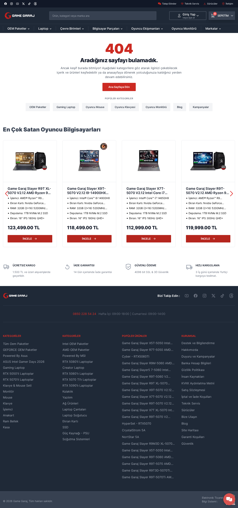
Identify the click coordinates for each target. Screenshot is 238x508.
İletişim (229, 3)
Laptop (43, 28)
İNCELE (27, 238)
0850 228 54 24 (84, 314)
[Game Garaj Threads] (231, 295)
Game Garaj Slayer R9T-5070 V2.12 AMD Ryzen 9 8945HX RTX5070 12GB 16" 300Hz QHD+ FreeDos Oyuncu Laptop (207, 191)
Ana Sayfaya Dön (119, 86)
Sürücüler (212, 3)
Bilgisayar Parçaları (106, 28)
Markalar (211, 28)
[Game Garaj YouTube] (186, 295)
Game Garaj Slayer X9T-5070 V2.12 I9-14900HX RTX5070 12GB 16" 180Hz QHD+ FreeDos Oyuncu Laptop (88, 191)
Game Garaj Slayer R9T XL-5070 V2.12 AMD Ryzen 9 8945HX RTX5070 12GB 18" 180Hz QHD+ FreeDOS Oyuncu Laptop (29, 191)
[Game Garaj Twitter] (213, 295)
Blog (179, 107)
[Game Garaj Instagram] (204, 295)
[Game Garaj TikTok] (222, 295)
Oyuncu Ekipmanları (145, 28)
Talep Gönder (169, 3)
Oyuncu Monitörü (184, 28)
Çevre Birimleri (70, 28)
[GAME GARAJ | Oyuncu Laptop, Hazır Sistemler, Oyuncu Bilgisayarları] (19, 15)
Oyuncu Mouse (95, 107)
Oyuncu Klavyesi (125, 107)
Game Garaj (20, 501)
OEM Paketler (16, 28)
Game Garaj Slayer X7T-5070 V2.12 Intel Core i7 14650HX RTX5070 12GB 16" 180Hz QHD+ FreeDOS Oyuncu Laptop (147, 191)
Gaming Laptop (66, 107)
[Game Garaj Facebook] (195, 295)
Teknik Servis (192, 3)
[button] (231, 193)
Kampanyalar (201, 107)
